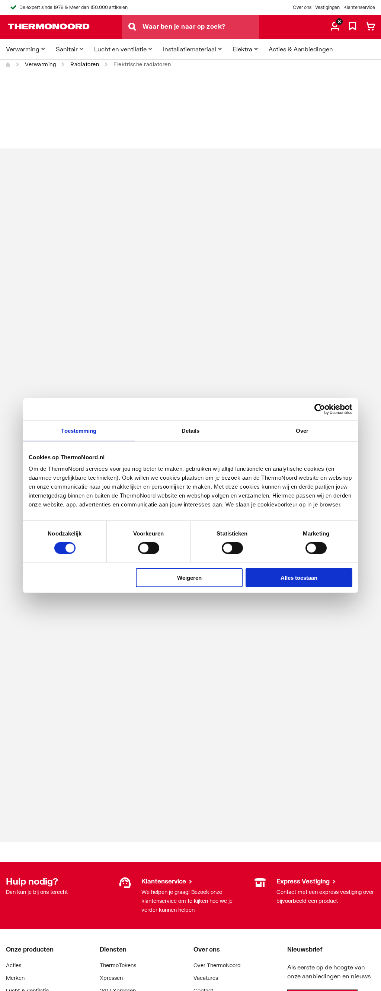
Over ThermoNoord (217, 965)
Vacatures (205, 978)
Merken (15, 978)
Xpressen (111, 978)
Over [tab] (302, 430)
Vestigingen (327, 7)
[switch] (148, 548)
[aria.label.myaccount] (335, 27)
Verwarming (40, 64)
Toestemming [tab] (78, 430)
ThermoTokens (118, 965)
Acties (13, 965)
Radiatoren (84, 64)
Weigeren (189, 578)
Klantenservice (359, 7)
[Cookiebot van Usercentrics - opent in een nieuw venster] (319, 409)
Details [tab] (191, 430)
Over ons (302, 7)
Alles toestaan (299, 578)
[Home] (8, 64)
